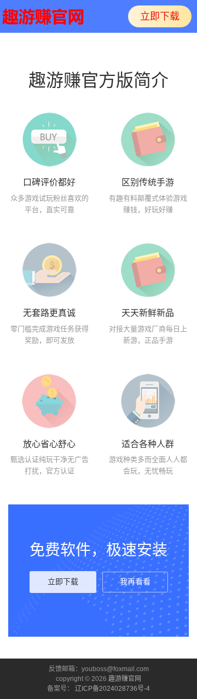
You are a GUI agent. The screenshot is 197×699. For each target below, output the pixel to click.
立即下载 (159, 16)
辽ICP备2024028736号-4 (112, 688)
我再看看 (135, 582)
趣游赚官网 (124, 679)
